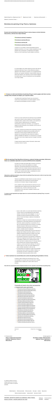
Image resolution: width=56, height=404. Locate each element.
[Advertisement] (28, 9)
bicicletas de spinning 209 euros (23, 40)
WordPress (46, 399)
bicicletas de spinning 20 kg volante (23, 44)
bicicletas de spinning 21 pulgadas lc (24, 37)
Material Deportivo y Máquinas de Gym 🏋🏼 (13, 17)
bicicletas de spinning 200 (21, 42)
